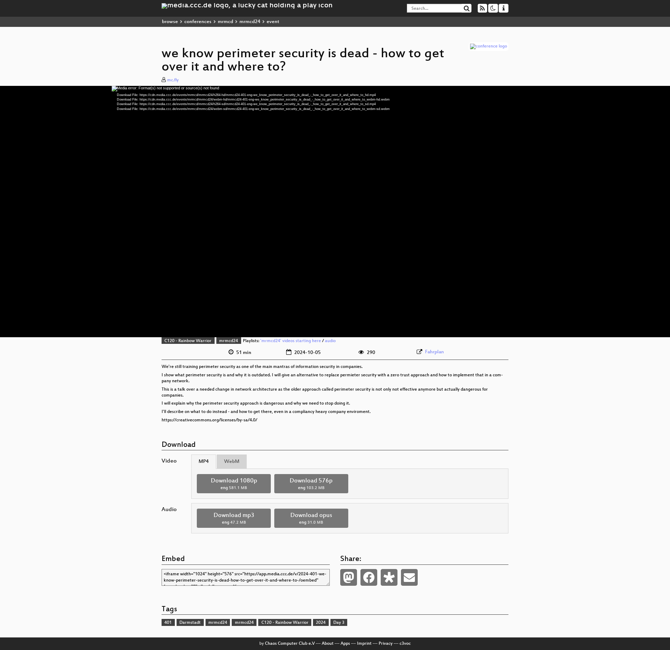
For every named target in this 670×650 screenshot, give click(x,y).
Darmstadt (190, 622)
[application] (335, 211)
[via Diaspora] (389, 577)
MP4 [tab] (204, 462)
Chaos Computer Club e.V (290, 643)
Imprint (364, 643)
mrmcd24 (249, 22)
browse (170, 22)
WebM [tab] (231, 462)
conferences (197, 22)
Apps (345, 643)
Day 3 (338, 622)
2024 (321, 622)
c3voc (405, 643)
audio (330, 341)
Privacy (386, 643)
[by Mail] (409, 577)
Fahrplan (434, 352)
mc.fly (173, 80)
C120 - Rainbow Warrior (187, 341)
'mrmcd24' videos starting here (290, 341)
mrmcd (225, 22)
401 (168, 622)
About (328, 643)
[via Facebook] (368, 577)
